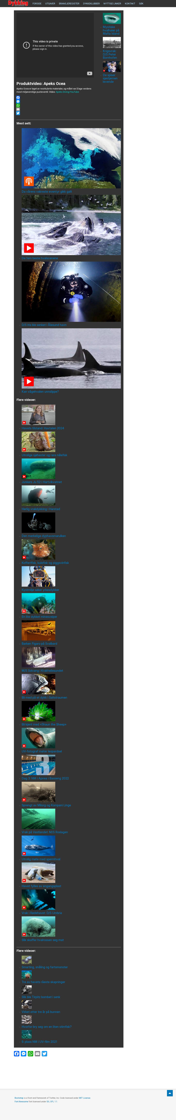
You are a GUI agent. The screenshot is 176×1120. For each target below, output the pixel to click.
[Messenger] (55, 101)
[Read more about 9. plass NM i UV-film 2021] (71, 1034)
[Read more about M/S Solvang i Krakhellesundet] (71, 657)
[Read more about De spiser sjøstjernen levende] (112, 66)
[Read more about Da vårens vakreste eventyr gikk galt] (71, 158)
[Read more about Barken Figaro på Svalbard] (71, 630)
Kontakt (130, 3)
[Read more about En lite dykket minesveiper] (71, 603)
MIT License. (85, 1098)
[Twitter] (55, 113)
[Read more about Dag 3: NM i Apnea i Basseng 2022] (71, 765)
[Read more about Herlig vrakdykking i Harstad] (71, 495)
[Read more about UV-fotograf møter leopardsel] (71, 738)
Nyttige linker (112, 3)
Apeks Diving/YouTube (67, 92)
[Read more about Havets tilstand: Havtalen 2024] (71, 415)
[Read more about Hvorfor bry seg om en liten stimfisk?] (71, 1019)
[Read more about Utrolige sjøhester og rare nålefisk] (71, 442)
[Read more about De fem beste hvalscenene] (71, 225)
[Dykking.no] (18, 3)
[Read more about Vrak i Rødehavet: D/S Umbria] (71, 899)
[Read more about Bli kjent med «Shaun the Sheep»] (71, 711)
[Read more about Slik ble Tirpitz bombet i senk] (71, 989)
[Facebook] (55, 98)
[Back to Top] (170, 1093)
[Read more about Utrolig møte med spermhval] (71, 846)
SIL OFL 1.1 (52, 1101)
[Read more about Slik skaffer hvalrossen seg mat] (71, 926)
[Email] (55, 109)
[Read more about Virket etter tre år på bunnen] (71, 1004)
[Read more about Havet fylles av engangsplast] (71, 872)
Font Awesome (21, 1101)
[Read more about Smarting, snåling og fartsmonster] (71, 960)
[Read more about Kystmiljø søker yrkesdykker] (71, 576)
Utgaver (50, 3)
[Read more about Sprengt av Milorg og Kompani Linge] (71, 792)
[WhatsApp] (55, 105)
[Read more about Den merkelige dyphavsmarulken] (71, 522)
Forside (37, 3)
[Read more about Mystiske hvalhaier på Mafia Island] (112, 18)
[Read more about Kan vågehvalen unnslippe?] (71, 358)
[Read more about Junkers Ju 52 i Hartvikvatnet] (71, 468)
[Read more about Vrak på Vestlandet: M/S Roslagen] (71, 819)
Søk (141, 3)
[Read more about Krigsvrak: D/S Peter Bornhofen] (112, 42)
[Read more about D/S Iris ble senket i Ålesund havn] (71, 292)
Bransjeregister (69, 3)
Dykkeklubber (91, 3)
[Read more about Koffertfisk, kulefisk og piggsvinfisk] (71, 549)
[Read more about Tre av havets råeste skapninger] (71, 975)
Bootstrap (19, 1098)
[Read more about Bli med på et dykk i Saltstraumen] (71, 684)
